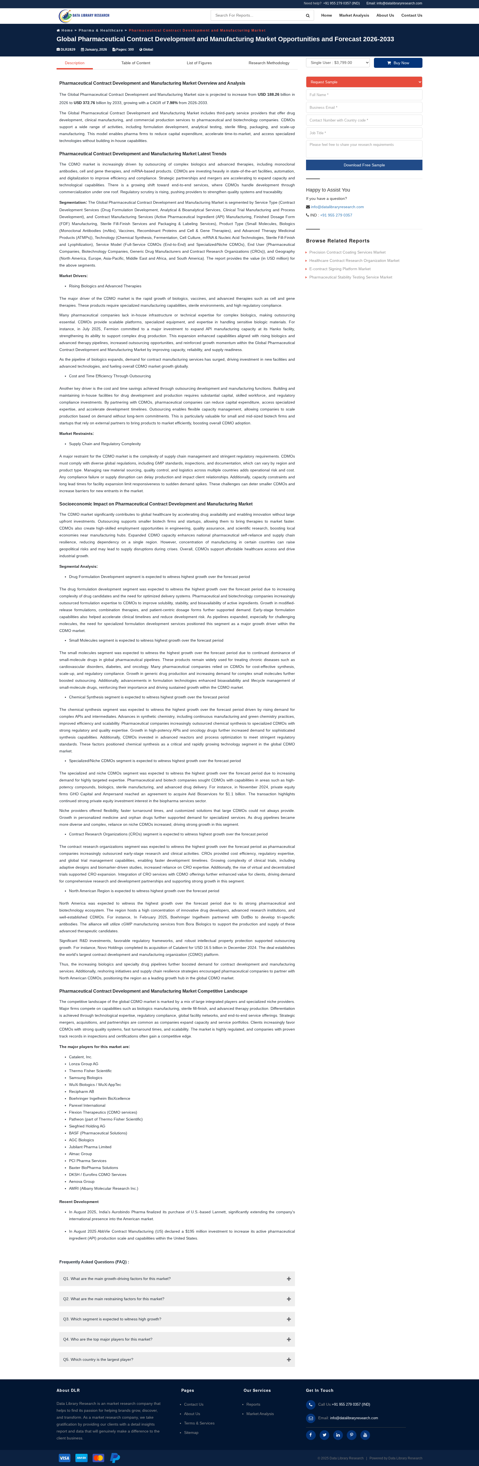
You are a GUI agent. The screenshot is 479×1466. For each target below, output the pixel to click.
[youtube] (365, 1435)
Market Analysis (354, 15)
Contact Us (411, 15)
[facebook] (311, 1435)
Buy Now (401, 63)
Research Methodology (269, 63)
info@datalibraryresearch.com (337, 207)
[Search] (307, 15)
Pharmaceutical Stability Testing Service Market (350, 277)
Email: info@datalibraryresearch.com (394, 3)
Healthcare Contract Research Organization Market (354, 260)
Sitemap (191, 1432)
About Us (385, 15)
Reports (253, 1404)
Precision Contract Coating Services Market (347, 252)
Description (75, 63)
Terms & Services (199, 1423)
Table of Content (135, 63)
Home (326, 15)
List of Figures (199, 63)
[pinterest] (351, 1435)
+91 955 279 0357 (335, 215)
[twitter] (324, 1435)
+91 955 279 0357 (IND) (341, 3)
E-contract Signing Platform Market (340, 269)
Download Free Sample (364, 165)
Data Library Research (405, 1458)
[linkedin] (338, 1435)
